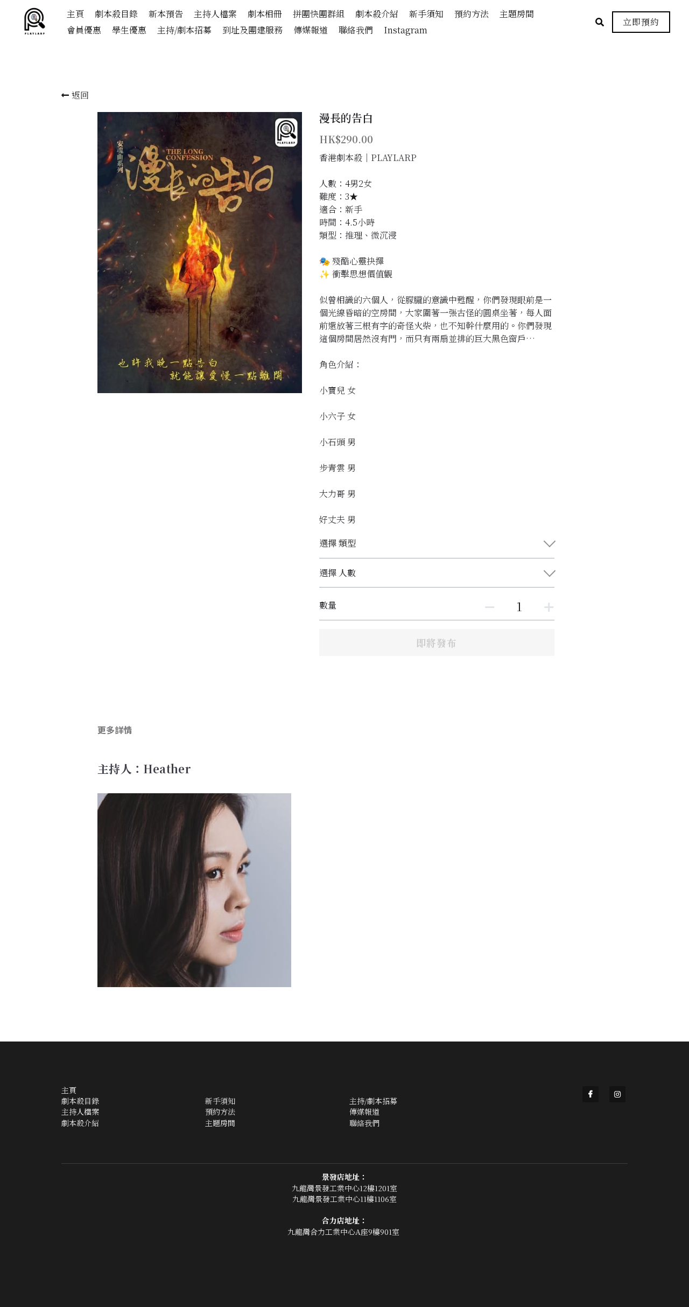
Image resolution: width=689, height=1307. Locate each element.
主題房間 (220, 1122)
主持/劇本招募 (373, 1100)
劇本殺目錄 (80, 1100)
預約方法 (220, 1111)
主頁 (68, 1090)
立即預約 (641, 22)
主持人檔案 (80, 1111)
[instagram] (617, 1094)
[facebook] (590, 1094)
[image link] (40, 21)
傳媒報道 (364, 1111)
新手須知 (220, 1100)
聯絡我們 (364, 1122)
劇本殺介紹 (80, 1122)
